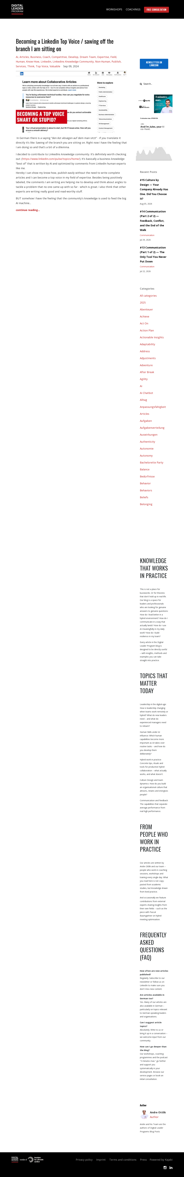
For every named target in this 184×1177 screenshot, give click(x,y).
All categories (148, 295)
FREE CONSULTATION (156, 9)
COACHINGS (133, 9)
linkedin (46, 61)
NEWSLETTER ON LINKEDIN (154, 64)
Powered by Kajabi (161, 1159)
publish (116, 61)
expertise (103, 57)
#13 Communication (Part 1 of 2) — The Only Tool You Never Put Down (153, 254)
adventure (146, 365)
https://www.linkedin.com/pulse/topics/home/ (51, 159)
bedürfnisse (147, 476)
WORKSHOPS (114, 9)
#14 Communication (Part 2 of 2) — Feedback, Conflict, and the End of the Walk (153, 221)
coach (46, 57)
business (35, 57)
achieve (144, 316)
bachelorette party (151, 462)
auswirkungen (148, 434)
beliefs (144, 497)
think (30, 66)
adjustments (148, 358)
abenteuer (146, 309)
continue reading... (28, 210)
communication (147, 235)
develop (73, 57)
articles (24, 57)
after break (147, 372)
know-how (32, 61)
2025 (143, 302)
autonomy (146, 455)
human (20, 61)
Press (143, 1159)
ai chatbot (146, 393)
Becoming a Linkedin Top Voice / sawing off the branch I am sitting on (65, 45)
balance (145, 469)
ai (17, 57)
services (21, 66)
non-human (102, 61)
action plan (147, 330)
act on (144, 323)
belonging (146, 504)
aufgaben (146, 421)
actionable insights (152, 337)
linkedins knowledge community (73, 61)
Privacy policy (84, 1159)
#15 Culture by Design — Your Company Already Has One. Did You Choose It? (154, 189)
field (113, 57)
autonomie (147, 448)
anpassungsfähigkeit (153, 407)
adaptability (147, 344)
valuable (55, 66)
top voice (42, 66)
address (145, 351)
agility (144, 379)
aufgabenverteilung (152, 427)
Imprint (101, 1159)
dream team (88, 57)
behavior (145, 483)
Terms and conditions (122, 1159)
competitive (59, 57)
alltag (143, 400)
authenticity (147, 441)
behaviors (146, 490)
